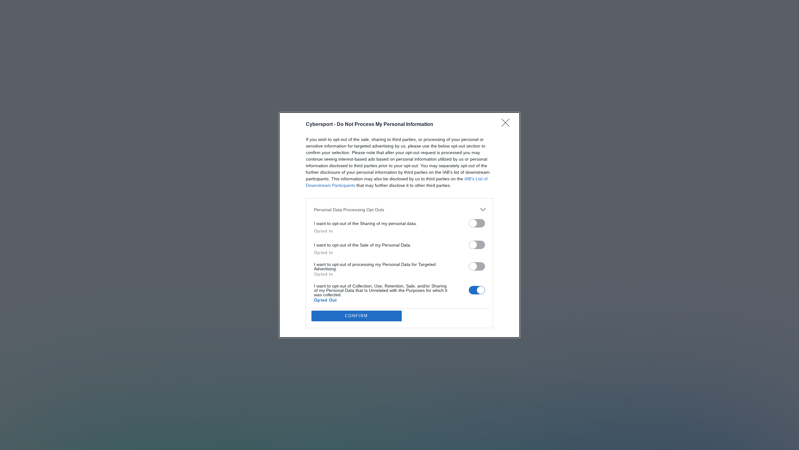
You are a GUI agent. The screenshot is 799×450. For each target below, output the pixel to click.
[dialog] (399, 225)
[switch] (477, 223)
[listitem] (399, 209)
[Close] (507, 125)
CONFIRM (356, 315)
